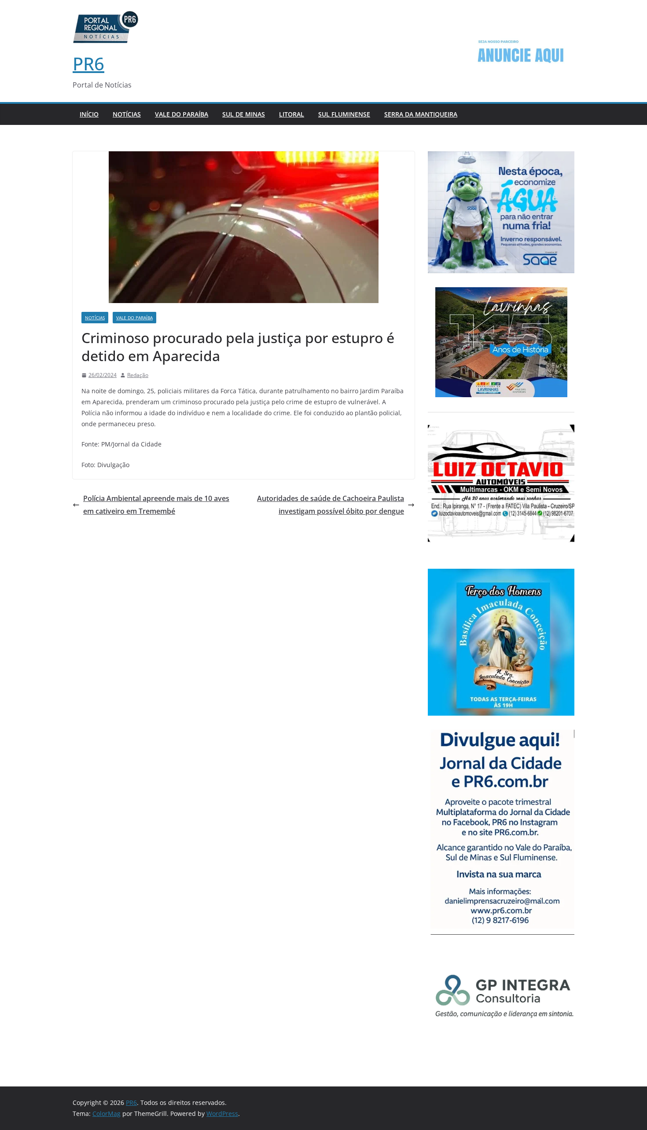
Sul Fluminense (344, 114)
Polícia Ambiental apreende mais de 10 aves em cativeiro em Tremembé (156, 505)
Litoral (291, 114)
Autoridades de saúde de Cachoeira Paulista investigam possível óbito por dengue (330, 505)
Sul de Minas (243, 114)
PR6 (88, 63)
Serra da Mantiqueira (420, 114)
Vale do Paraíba (181, 114)
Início (89, 114)
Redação (137, 375)
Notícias (127, 114)
